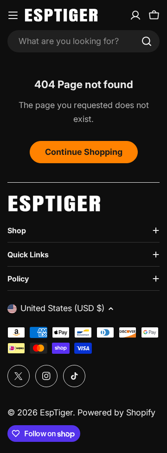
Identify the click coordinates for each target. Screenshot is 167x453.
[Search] (146, 41)
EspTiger (56, 412)
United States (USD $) (62, 308)
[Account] (135, 15)
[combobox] (83, 41)
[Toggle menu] (13, 15)
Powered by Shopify (116, 412)
